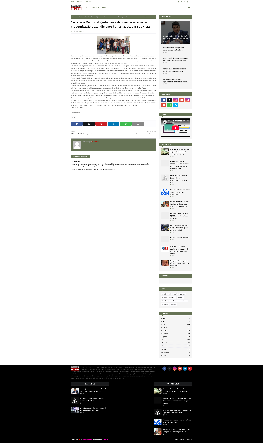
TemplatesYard (87, 439)
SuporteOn (165, 304)
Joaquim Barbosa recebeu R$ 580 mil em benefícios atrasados (179, 216)
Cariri (82, 17)
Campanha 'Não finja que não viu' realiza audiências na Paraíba (179, 263)
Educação (172, 297)
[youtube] (181, 100)
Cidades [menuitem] (94, 7)
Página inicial (76, 17)
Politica (178, 301)
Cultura (164, 297)
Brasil (164, 294)
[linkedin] (185, 368)
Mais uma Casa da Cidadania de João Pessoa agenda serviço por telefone (180, 152)
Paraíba (164, 301)
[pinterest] (187, 2)
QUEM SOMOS (80, 1)
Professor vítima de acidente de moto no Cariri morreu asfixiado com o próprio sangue (179, 165)
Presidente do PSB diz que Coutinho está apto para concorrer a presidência (179, 204)
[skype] (190, 2)
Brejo (169, 294)
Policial (172, 301)
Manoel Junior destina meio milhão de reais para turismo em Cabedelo (175, 37)
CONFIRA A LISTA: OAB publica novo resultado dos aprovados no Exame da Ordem (179, 250)
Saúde (185, 301)
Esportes (180, 297)
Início (72, 1)
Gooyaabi (105, 439)
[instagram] (184, 2)
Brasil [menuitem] (104, 7)
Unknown (75, 31)
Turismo (173, 304)
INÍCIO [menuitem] (87, 7)
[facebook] (178, 2)
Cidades (182, 294)
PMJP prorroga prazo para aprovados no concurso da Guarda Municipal (175, 80)
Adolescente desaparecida (179, 237)
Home (176, 439)
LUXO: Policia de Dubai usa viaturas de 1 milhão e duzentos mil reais (175, 59)
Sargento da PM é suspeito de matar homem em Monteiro (173, 49)
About (182, 439)
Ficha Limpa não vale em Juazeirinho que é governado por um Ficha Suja (178, 179)
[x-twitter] (181, 2)
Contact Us (189, 439)
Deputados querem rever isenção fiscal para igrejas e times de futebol (179, 228)
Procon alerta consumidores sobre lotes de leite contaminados (180, 192)
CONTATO (88, 1)
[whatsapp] (169, 105)
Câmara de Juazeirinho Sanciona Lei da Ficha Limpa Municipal (174, 70)
